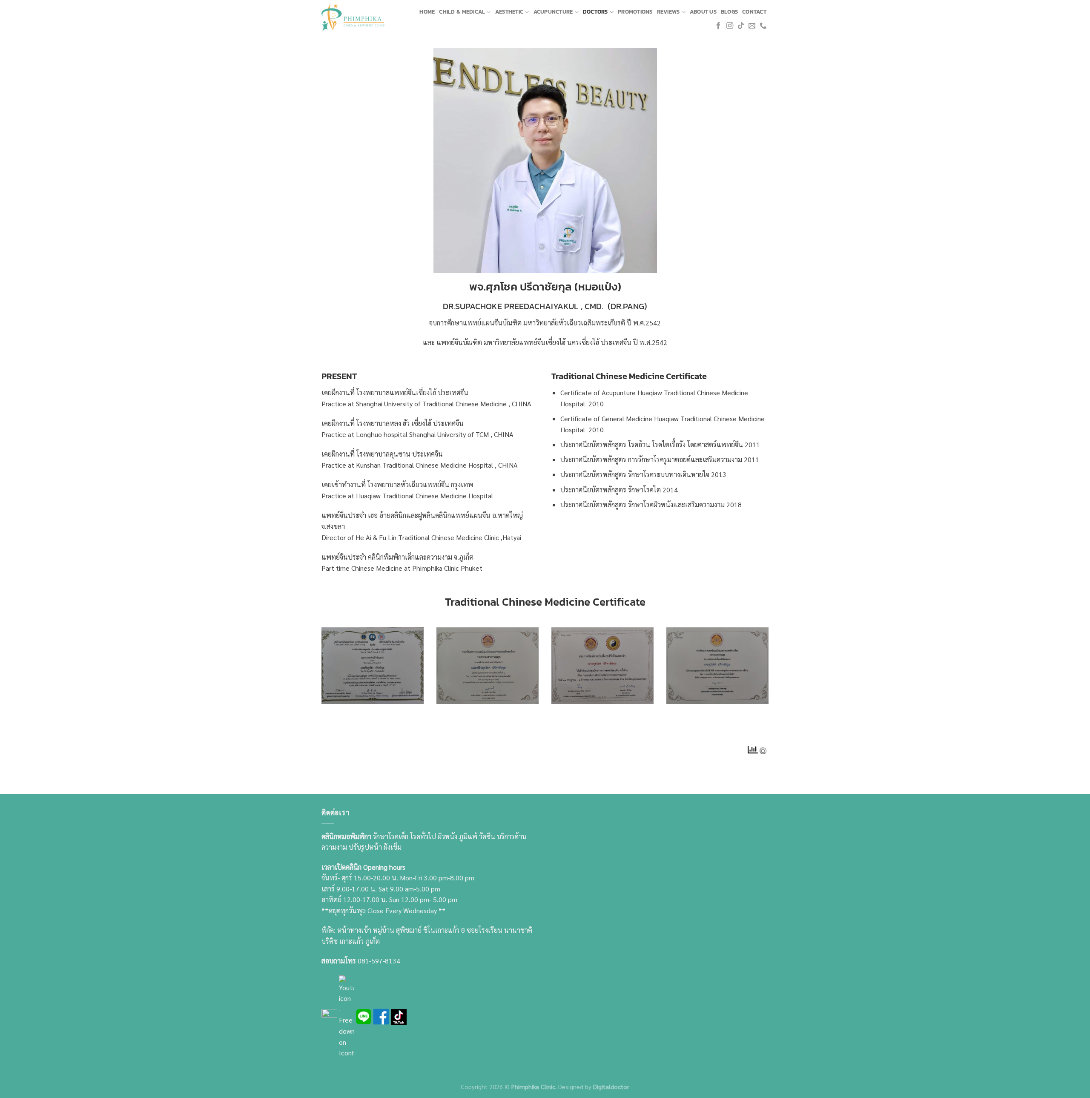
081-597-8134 (379, 960)
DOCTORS (595, 12)
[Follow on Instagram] (729, 26)
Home (427, 12)
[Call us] (763, 26)
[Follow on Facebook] (718, 26)
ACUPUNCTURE (553, 12)
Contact (754, 12)
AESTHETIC (509, 12)
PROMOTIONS (635, 12)
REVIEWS (668, 12)
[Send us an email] (752, 26)
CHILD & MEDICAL (462, 12)
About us (703, 12)
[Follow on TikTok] (740, 26)
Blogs (729, 12)
